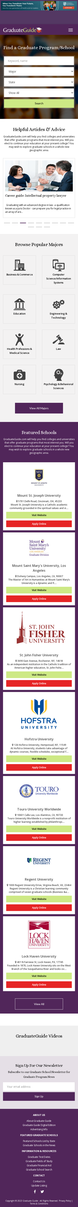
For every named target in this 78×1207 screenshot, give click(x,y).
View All (39, 1004)
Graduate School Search (39, 1169)
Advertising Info (38, 1129)
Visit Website (39, 515)
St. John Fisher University (39, 655)
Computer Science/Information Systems (58, 278)
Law (58, 349)
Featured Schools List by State (39, 1141)
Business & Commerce (19, 274)
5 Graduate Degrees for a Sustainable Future (36, 195)
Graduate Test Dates (39, 1157)
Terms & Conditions (39, 1203)
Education (19, 313)
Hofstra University (39, 739)
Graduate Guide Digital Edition (39, 1125)
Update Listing (39, 1185)
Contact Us (39, 1181)
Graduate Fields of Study (39, 1161)
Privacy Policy (65, 1200)
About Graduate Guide (39, 1121)
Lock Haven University (39, 956)
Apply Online (39, 524)
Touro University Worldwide (39, 809)
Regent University (39, 879)
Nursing (19, 384)
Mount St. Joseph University (39, 495)
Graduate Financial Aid (39, 1165)
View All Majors (39, 408)
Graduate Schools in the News (39, 1145)
